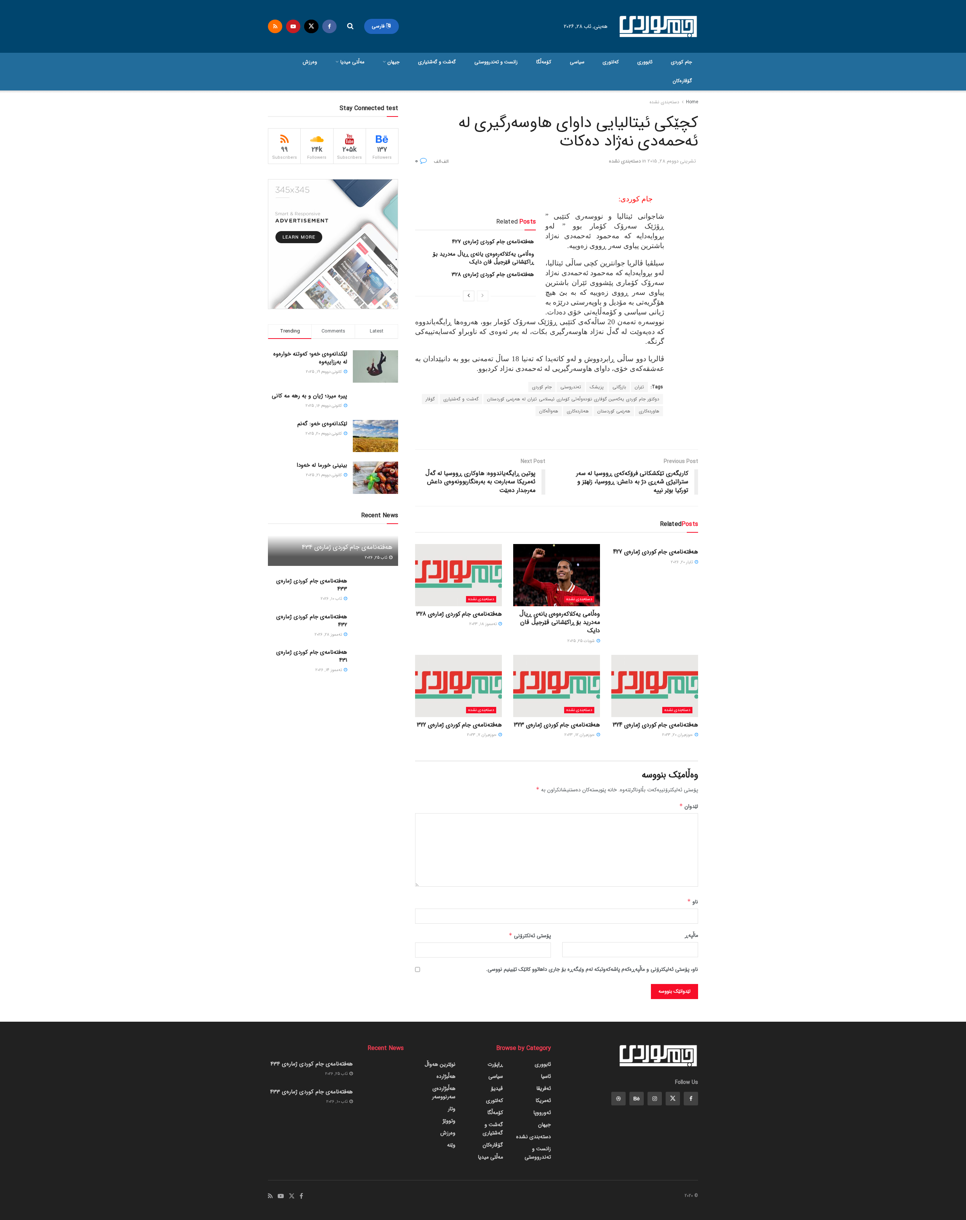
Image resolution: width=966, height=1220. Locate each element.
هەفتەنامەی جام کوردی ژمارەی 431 (311, 656)
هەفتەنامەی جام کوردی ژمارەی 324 (655, 725)
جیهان (394, 62)
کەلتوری (611, 62)
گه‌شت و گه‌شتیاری (437, 62)
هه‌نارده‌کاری (578, 411)
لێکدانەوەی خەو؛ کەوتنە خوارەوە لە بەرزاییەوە (310, 357)
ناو (692, 902)
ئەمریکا (543, 1100)
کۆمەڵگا (543, 62)
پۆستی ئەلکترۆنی (530, 936)
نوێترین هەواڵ (440, 1064)
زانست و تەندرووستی (496, 62)
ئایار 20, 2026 (682, 562)
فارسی (379, 26)
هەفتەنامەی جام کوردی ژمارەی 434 (347, 547)
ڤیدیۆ (497, 1088)
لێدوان (688, 806)
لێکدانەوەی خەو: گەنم (322, 423)
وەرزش (310, 62)
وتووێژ (449, 1121)
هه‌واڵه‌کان (548, 411)
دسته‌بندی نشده (664, 102)
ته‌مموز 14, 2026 (329, 670)
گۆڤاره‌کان (682, 81)
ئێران (639, 387)
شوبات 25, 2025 (582, 641)
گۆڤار (430, 399)
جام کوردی (681, 62)
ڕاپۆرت (495, 1064)
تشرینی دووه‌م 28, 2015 (672, 161)
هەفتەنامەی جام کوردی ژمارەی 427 (493, 241)
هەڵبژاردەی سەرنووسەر (443, 1092)
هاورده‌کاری (649, 411)
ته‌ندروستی (570, 387)
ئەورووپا (542, 1112)
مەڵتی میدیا (352, 62)
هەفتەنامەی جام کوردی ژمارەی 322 (459, 725)
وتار (451, 1109)
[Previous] (482, 296)
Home (692, 102)
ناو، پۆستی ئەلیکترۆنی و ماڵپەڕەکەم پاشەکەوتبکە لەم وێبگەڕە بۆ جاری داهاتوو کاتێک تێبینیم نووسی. (592, 969)
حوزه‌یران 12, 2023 (580, 735)
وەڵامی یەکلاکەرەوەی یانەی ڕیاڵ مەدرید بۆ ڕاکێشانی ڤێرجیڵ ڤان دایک (483, 258)
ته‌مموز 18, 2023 (483, 624)
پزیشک (597, 387)
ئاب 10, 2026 (332, 599)
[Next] (468, 296)
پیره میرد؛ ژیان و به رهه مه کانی (309, 395)
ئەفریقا (544, 1088)
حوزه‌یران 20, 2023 (678, 735)
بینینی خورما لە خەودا (322, 465)
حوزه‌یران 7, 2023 (482, 735)
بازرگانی (619, 387)
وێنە (451, 1145)
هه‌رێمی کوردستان (613, 411)
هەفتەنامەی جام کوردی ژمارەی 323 (557, 725)
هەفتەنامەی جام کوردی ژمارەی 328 (493, 274)
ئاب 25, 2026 (376, 558)
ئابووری (644, 62)
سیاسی (577, 62)
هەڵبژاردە (446, 1076)
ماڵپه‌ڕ (691, 935)
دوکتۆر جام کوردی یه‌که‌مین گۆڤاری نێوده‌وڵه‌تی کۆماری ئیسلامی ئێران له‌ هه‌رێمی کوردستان (573, 399)
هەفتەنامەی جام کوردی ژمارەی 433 (311, 584)
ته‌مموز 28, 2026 (329, 634)
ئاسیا (546, 1076)
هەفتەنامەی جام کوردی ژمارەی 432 (311, 620)
